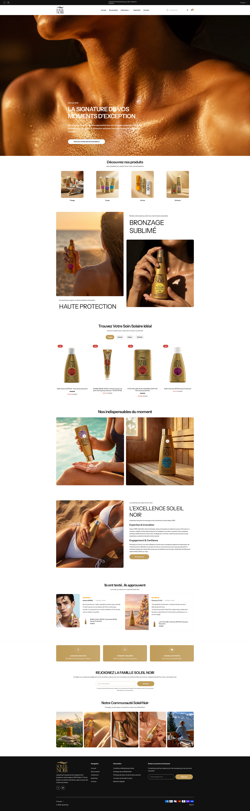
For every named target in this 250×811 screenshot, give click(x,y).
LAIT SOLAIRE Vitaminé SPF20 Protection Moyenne (173, 623)
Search (191, 805)
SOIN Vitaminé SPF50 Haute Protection (177, 389)
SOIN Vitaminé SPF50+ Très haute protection (72, 389)
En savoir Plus (139, 557)
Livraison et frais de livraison (122, 778)
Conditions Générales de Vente (123, 768)
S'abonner (184, 777)
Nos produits (95, 771)
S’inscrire (146, 684)
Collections (95, 775)
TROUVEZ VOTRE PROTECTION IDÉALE (86, 142)
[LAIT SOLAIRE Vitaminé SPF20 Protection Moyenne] (154, 624)
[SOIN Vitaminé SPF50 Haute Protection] (178, 364)
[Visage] (72, 184)
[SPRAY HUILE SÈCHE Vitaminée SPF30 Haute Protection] (86, 621)
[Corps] (107, 184)
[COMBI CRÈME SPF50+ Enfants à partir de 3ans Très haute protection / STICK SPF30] (107, 364)
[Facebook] (4, 2)
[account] (187, 10)
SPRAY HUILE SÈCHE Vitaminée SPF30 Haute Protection (103, 620)
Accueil (93, 768)
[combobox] (174, 10)
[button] (72, 391)
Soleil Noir (94, 778)
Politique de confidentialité (122, 771)
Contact (93, 781)
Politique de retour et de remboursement (127, 775)
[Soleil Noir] (60, 10)
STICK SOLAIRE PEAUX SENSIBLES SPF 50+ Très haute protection (142, 389)
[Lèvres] (142, 184)
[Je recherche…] (167, 10)
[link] (84, 436)
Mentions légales (119, 781)
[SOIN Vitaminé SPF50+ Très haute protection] (72, 364)
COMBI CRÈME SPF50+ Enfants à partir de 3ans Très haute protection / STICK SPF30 (107, 389)
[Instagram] (8, 2)
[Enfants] (178, 184)
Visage (110, 337)
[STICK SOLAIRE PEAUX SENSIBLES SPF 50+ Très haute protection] (142, 364)
